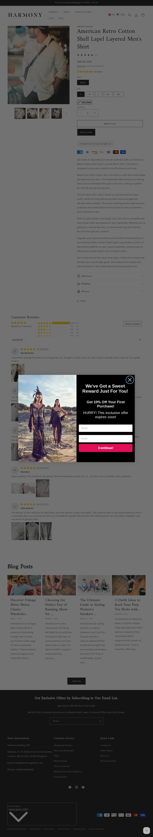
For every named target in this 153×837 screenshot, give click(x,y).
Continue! (105, 448)
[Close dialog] (130, 380)
